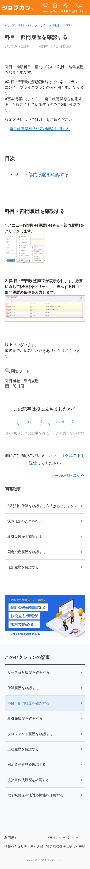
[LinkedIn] (22, 386)
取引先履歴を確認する (25, 536)
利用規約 (11, 838)
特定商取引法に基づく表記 (65, 846)
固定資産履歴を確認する (27, 552)
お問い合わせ (79, 11)
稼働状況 (66, 11)
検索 (46, 11)
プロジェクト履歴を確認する (30, 734)
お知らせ (55, 11)
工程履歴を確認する (23, 749)
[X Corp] (14, 386)
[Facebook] (7, 386)
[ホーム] (19, 8)
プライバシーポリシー (62, 838)
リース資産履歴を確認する (29, 672)
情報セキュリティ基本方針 (24, 846)
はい (29, 421)
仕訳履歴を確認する (23, 567)
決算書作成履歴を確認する (29, 780)
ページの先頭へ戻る (66, 475)
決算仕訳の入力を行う (25, 521)
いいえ (60, 421)
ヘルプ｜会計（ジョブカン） (26, 25)
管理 (56, 25)
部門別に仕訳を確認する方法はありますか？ (43, 506)
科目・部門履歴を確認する (29, 703)
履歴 (69, 25)
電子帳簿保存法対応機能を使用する (36, 795)
